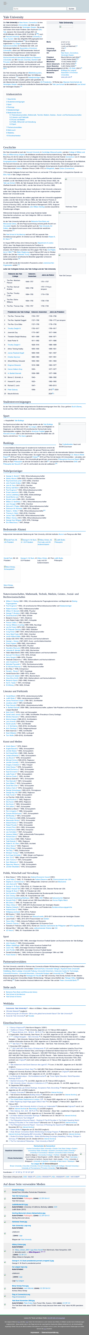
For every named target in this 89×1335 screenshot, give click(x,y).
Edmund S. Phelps (12, 506)
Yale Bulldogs (19, 420)
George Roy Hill (11, 792)
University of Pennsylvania (31, 1168)
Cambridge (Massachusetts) (52, 152)
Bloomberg (33, 1108)
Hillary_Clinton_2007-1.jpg (24, 1250)
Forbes (34, 457)
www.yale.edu (66, 77)
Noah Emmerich (12, 771)
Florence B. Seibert (13, 676)
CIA (56, 928)
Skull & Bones (77, 406)
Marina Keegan (11, 719)
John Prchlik (10, 950)
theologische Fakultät (33, 975)
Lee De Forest (11, 627)
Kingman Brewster (14, 365)
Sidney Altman (11, 478)
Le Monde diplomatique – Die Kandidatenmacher (27, 1076)
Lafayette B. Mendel (13, 650)
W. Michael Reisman (13, 666)
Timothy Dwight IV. (14, 328)
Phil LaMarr (10, 806)
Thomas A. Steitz (12, 513)
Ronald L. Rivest (12, 671)
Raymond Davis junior (14, 480)
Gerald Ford (8, 558)
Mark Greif (10, 712)
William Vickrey (11, 518)
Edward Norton (11, 822)
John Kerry (10, 916)
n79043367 (45, 1177)
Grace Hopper (11, 643)
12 (21, 86)
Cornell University (44, 1166)
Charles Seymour (14, 357)
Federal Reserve (41, 879)
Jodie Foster (10, 774)
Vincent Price (10, 827)
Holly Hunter (10, 795)
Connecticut (74, 53)
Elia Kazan (10, 802)
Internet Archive (56, 1092)
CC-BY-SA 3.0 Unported (56, 1318)
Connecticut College (45, 1155)
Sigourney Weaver (12, 864)
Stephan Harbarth (12, 907)
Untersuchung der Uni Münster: (38, 1013)
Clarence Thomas (12, 923)
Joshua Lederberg (12, 494)
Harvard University (12, 36)
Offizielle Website (12, 1011)
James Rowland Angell (16, 353)
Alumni (61, 534)
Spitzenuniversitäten (10, 46)
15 (13, 251)
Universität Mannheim (26, 973)
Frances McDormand (13, 813)
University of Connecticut (38, 1152)
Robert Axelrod (11, 608)
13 (13, 230)
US (43, 1164)
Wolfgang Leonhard (13, 912)
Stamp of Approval (16, 1027)
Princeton (6, 62)
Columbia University (30, 1166)
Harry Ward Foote (12, 634)
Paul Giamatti (11, 781)
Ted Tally (9, 850)
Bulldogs (64, 70)
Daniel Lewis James (13, 714)
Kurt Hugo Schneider (13, 855)
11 (17, 77)
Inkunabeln (7, 226)
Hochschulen (39, 1146)
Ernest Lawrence (12, 492)
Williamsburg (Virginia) (17, 154)
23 (44, 510)
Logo (20, 1235)
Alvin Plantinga (11, 728)
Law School (81, 84)
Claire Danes (10, 767)
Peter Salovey (13, 389)
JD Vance (9, 930)
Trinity (66, 1159)
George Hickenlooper (13, 790)
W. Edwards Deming (13, 629)
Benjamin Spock (12, 680)
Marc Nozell (38, 1250)
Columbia (27, 59)
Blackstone (62, 881)
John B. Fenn (10, 485)
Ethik (75, 461)
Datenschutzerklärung (50, 1332)
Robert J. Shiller (11, 511)
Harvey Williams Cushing (15, 625)
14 (11, 238)
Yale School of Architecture (15, 234)
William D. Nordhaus (13, 501)
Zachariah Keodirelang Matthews (17, 898)
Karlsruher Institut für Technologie (66, 971)
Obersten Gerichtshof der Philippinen (53, 925)
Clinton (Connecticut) (66, 168)
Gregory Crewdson (13, 765)
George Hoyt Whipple (13, 520)
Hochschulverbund (10, 57)
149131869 (74, 1177)
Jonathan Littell (11, 703)
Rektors (19, 168)
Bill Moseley (10, 815)
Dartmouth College (57, 1166)
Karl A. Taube (10, 683)
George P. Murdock (13, 613)
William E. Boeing (12, 601)
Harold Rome (10, 829)
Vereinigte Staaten (67, 55)
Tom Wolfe (10, 735)
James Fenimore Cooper (15, 700)
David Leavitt (10, 723)
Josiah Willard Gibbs (13, 636)
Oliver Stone (10, 846)
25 (13, 980)
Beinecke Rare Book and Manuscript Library (21, 992)
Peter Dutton (28, 1303)
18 (53, 389)
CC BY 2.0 (22, 1254)
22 (56, 463)
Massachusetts (38, 916)
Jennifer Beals (11, 751)
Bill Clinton (9, 902)
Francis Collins (11, 622)
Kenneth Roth (11, 900)
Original (22, 1060)
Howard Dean (11, 909)
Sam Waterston (11, 862)
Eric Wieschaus (11, 522)
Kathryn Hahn (11, 788)
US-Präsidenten (45, 82)
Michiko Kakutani (12, 717)
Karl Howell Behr (12, 753)
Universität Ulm (58, 973)
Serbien (46, 918)
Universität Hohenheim (45, 971)
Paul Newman (11, 818)
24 (65, 973)
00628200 (59, 1177)
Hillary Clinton (42, 558)
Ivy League (72, 70)
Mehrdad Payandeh (13, 664)
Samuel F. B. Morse (13, 655)
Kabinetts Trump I (24, 254)
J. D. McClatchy (11, 726)
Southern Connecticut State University (62, 1150)
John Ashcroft (11, 884)
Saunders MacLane (13, 648)
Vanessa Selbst (11, 834)
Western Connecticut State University (61, 1152)
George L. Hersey (12, 641)
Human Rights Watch (60, 900)
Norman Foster (11, 776)
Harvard (20, 59)
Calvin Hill (9, 947)
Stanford (34, 59)
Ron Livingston (11, 811)
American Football (38, 431)
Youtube (31, 1016)
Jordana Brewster (12, 755)
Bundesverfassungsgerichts (62, 907)
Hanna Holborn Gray (15, 369)
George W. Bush (12, 891)
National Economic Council (40, 877)
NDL (53, 1177)
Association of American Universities (69, 73)
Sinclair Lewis (11, 499)
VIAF (67, 1177)
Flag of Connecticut (19, 1297)
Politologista (28, 1198)
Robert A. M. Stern (12, 843)
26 (78, 980)
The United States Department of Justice (24, 1099)
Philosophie (18, 461)
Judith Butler (58, 558)
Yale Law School (58, 84)
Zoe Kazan (10, 804)
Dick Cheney (10, 895)
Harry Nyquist (11, 657)
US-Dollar (72, 68)
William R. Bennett (12, 611)
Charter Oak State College (62, 1148)
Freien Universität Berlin (68, 980)
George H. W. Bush (27, 558)
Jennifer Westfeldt (12, 866)
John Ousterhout (12, 662)
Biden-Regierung (23, 252)
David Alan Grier (12, 785)
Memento (29, 1092)
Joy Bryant (10, 758)
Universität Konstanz (10, 973)
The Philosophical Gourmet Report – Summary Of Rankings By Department (37, 1125)
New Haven (65, 53)
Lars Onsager (11, 504)
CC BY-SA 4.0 (44, 1198)
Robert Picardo (11, 825)
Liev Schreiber (11, 832)
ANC (41, 898)
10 (6, 68)
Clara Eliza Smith (12, 678)
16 (19, 258)
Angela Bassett (11, 748)
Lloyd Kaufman (11, 799)
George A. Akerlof (12, 476)
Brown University (16, 1166)
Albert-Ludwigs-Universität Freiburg (24, 971)
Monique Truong (11, 852)
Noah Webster (11, 733)
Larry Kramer (10, 721)
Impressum (35, 1332)
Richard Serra (11, 836)
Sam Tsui (9, 857)
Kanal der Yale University (15, 1016)
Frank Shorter (11, 954)
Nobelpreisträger (34, 77)
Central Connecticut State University (38, 1148)
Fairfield (56, 1155)
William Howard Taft (13, 888)
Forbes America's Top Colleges (21, 1118)
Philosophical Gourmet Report (68, 459)
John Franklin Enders (13, 483)
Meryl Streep (8, 585)
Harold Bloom (11, 696)
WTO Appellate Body (76, 925)
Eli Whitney (10, 685)
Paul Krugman (11, 490)
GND (25, 1177)
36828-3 (31, 1177)
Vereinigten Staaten (29, 27)
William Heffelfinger (13, 945)
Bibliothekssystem (35, 73)
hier (19, 1322)
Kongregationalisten (10, 161)
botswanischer (58, 898)
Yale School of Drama (13, 996)
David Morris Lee (12, 497)
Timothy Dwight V (14, 344)
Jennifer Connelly (12, 762)
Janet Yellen (10, 879)
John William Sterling (37, 207)
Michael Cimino (11, 760)
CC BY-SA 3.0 (45, 1288)
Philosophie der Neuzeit (11, 464)
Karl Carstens (11, 893)
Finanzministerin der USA (62, 879)
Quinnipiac (74, 1157)
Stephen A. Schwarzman (15, 881)
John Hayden (10, 943)
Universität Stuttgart (42, 973)
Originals (71, 1106)
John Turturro (10, 859)
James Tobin (10, 515)
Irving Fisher (10, 631)
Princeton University (48, 1168)
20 (38, 456)
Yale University (26, 1239)
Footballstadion (67, 444)
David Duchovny (12, 769)
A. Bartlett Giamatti (14, 373)
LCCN (38, 1177)
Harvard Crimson (9, 433)
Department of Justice (45, 243)
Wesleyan (71, 1161)
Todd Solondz (11, 841)
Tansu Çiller (10, 921)
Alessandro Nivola (12, 820)
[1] (41, 1099)
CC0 (55, 1207)
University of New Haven (58, 1161)
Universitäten (23, 25)
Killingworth (50, 168)
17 (19, 265)
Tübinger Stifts (70, 978)
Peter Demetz (11, 705)
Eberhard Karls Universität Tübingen (47, 968)
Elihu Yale (6, 174)
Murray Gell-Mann (12, 487)
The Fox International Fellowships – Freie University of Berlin (31, 1141)
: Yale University (16, 1008)
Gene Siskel (10, 839)
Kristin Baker (10, 746)
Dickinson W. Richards (14, 508)
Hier (27, 1322)
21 (48, 461)
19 (9, 456)
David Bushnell (11, 615)
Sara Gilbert (10, 783)
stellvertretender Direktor (43, 928)
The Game (22, 436)
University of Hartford (41, 1161)
